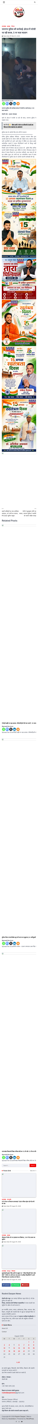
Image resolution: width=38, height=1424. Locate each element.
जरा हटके (9, 1199)
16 (33, 1348)
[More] (18, 103)
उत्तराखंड (4, 26)
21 (24, 1351)
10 (4, 1348)
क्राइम (8, 26)
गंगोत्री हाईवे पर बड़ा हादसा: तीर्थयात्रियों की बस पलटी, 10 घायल (19, 723)
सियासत (13, 1271)
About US (5, 1328)
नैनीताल (13, 26)
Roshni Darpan (20, 1416)
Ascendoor (12, 1419)
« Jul (18, 1362)
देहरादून (8, 1271)
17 (4, 1351)
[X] (10, 103)
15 (29, 1348)
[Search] (34, 2)
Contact (4, 1331)
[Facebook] (7, 103)
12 (14, 1348)
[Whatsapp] (3, 103)
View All (32, 1170)
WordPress (30, 1419)
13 (19, 1348)
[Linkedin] (14, 103)
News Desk (6, 36)
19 (14, 1351)
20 (19, 1351)
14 (24, 1348)
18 (9, 1351)
